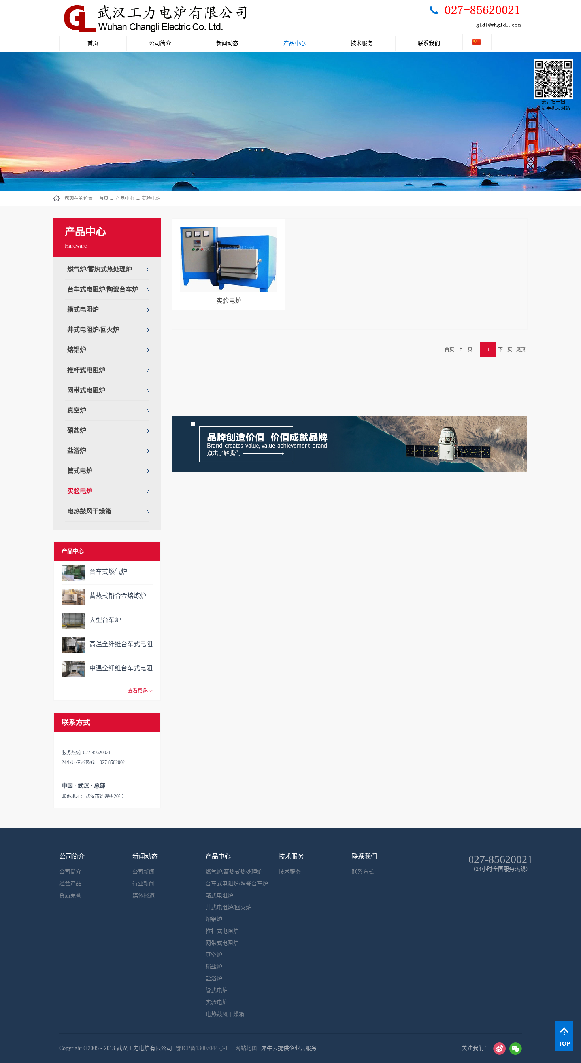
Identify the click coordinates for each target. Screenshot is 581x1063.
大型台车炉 (105, 620)
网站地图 (244, 1048)
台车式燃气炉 (108, 571)
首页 (92, 43)
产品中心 (124, 198)
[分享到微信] (515, 1048)
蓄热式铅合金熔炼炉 (117, 595)
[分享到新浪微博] (499, 1048)
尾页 (521, 349)
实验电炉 (150, 198)
